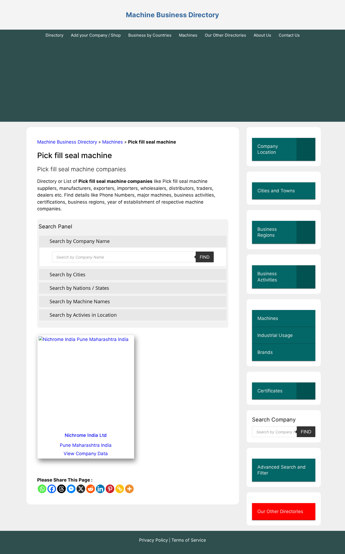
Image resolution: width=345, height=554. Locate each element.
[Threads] (61, 489)
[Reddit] (90, 489)
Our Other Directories (225, 35)
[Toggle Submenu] (305, 149)
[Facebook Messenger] (71, 489)
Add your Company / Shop (96, 35)
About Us (262, 35)
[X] (81, 489)
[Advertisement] (172, 81)
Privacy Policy (153, 540)
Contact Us (289, 35)
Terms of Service (188, 540)
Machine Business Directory (172, 15)
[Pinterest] (110, 489)
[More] (129, 489)
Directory (54, 35)
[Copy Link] (119, 489)
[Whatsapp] (42, 489)
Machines (188, 35)
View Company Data (86, 453)
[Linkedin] (100, 489)
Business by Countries (149, 35)
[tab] (133, 241)
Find (205, 257)
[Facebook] (51, 489)
